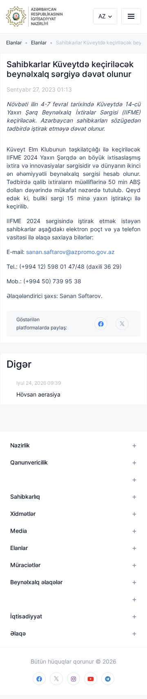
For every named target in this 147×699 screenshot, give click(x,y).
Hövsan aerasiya (38, 394)
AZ (102, 16)
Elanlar (14, 42)
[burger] (131, 16)
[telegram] (107, 678)
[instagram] (73, 678)
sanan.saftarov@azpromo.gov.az (70, 251)
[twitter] (122, 323)
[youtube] (90, 678)
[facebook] (39, 678)
